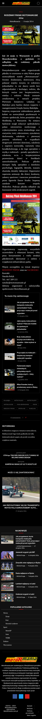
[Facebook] (15, 696)
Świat (7, 616)
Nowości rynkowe (12, 623)
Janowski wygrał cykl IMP (25, 552)
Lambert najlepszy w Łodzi (25, 584)
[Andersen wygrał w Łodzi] (7, 597)
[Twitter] (21, 696)
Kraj (7, 620)
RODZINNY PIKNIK (11, 270)
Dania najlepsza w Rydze (25, 573)
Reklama (30, 708)
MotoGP (8, 631)
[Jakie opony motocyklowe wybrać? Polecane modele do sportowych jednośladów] (10, 326)
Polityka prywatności (30, 712)
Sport (5, 627)
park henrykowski (23, 404)
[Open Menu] (3, 3)
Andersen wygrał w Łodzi (25, 594)
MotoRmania (15, 21)
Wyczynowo (7, 645)
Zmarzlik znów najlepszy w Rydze (28, 563)
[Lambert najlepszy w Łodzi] (7, 587)
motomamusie (8, 404)
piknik (35, 404)
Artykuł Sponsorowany (24, 546)
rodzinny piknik (9, 408)
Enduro (5, 641)
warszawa (32, 408)
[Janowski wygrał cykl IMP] (7, 555)
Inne (7, 634)
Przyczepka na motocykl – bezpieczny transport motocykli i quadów (26, 355)
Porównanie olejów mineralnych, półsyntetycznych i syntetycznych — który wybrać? (25, 371)
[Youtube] (27, 696)
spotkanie (21, 408)
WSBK (8, 638)
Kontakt (29, 706)
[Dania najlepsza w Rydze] (7, 576)
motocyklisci (18, 400)
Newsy (5, 613)
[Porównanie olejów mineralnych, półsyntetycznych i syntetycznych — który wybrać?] (10, 372)
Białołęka (7, 400)
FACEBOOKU (33, 270)
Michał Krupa (21, 555)
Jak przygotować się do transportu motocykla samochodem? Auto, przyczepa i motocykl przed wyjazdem (27, 307)
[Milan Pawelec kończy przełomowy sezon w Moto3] (10, 387)
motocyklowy (32, 400)
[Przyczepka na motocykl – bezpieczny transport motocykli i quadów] (10, 356)
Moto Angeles (31, 715)
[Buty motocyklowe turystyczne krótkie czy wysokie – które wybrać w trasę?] (10, 342)
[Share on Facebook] (28, 417)
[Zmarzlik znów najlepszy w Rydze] (7, 566)
